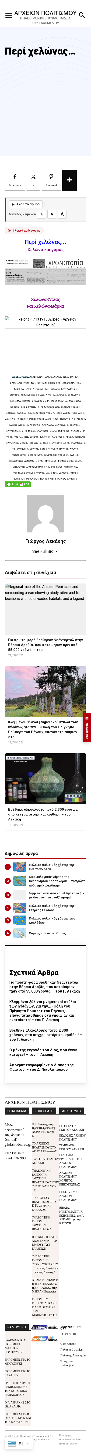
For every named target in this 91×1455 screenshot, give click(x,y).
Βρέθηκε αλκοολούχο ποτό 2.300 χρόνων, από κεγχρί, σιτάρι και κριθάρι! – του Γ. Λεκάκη (45, 1034)
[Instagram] (66, 1335)
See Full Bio (42, 551)
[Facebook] (62, 1335)
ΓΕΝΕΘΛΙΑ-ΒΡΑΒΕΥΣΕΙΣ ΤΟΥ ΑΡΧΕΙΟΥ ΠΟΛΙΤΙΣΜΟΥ (70, 1160)
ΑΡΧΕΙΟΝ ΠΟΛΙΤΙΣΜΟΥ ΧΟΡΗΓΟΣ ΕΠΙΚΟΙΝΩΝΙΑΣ (69, 1178)
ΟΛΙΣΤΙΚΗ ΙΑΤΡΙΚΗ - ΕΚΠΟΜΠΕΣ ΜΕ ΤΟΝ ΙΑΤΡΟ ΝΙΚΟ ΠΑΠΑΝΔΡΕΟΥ (17, 1388)
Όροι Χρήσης (68, 1343)
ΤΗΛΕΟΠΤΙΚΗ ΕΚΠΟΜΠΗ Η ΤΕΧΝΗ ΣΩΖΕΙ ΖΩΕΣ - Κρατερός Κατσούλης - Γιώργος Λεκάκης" (45, 1264)
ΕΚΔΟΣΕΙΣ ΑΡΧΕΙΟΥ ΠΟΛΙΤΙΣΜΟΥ (72, 1137)
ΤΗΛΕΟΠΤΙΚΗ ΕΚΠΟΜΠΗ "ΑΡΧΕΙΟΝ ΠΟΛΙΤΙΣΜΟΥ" (41, 1223)
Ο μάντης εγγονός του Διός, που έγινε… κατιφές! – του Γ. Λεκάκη (44, 1052)
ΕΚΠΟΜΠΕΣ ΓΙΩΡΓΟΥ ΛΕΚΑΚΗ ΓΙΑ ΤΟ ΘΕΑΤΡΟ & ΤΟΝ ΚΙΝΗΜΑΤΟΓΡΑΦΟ (44, 1307)
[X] (70, 1335)
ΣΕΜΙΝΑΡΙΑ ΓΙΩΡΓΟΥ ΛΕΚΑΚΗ (71, 1147)
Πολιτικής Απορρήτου (73, 1355)
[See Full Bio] (56, 551)
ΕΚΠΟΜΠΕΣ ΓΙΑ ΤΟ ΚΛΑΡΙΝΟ (17, 1373)
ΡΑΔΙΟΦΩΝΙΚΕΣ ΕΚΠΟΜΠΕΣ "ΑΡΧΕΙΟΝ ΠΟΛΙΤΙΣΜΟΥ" (15, 1346)
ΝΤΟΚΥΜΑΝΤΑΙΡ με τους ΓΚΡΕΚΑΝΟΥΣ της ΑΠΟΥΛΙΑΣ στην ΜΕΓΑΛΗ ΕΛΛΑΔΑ (45, 1285)
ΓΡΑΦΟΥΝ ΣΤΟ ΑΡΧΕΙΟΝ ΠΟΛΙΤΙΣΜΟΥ (69, 1196)
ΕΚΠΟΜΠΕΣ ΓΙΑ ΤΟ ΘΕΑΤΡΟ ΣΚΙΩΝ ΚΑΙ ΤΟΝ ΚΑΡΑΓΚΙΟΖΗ (18, 1418)
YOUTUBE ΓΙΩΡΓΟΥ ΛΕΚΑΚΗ (45, 1161)
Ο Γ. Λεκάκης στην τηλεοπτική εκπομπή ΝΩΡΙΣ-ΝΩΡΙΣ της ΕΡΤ (43, 1129)
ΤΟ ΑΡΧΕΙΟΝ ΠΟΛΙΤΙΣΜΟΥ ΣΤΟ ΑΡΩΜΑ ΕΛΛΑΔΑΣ (44, 1147)
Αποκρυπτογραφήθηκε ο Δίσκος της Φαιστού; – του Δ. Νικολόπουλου (41, 1067)
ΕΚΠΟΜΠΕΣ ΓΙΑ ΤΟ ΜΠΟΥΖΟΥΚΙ (17, 1361)
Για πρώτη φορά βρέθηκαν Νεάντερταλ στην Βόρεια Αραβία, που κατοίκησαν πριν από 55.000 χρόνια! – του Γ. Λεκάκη (44, 986)
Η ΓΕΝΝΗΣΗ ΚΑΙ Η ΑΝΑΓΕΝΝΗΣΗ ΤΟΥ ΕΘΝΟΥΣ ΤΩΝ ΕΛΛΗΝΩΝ (45, 1242)
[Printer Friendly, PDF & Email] (18, 486)
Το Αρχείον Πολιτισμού (67, 1363)
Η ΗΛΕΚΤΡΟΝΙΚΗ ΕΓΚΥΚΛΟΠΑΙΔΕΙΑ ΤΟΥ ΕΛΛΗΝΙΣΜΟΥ (45, 20)
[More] (69, 180)
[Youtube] (74, 1335)
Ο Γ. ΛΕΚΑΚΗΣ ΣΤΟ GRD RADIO (17, 1404)
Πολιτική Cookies (71, 1349)
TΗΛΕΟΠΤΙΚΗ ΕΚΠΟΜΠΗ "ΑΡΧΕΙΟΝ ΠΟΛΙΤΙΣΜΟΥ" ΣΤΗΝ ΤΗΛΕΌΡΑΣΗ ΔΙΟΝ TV (45, 1180)
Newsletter (87, 727)
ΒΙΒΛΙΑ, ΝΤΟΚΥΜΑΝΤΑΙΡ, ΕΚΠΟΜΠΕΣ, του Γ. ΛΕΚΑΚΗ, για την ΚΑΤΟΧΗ (71, 1215)
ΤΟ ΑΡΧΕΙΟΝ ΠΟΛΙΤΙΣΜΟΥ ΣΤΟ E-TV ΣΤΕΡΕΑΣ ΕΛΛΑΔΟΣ (44, 1203)
